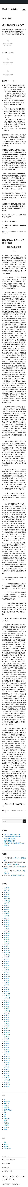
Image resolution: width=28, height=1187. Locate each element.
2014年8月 (6, 1015)
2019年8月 (6, 920)
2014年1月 (6, 1028)
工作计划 (6, 1108)
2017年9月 (6, 957)
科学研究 (6, 1125)
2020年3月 (6, 918)
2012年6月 (6, 1069)
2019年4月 (6, 922)
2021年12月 (7, 898)
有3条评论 (6, 233)
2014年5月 (6, 1019)
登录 (5, 1142)
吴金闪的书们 (6, 1163)
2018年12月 (7, 931)
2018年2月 (6, 946)
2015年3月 (6, 1009)
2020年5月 (6, 916)
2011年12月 (7, 1080)
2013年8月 (6, 1039)
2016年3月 (6, 987)
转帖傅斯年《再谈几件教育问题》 (13, 241)
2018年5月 (6, 940)
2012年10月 (7, 1060)
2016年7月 (6, 978)
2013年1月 (6, 1054)
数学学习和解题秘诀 (9, 841)
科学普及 (6, 1123)
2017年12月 (7, 950)
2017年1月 (6, 974)
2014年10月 (7, 1013)
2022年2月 (6, 894)
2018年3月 (6, 944)
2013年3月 (6, 1050)
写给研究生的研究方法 (17, 875)
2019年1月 (6, 929)
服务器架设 (7, 1118)
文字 (5, 1114)
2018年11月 (7, 933)
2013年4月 (6, 1047)
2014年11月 (7, 1011)
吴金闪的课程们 (6, 1167)
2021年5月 (6, 905)
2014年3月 (6, 1024)
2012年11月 (7, 1058)
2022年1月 (6, 896)
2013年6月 (6, 1043)
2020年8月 (6, 911)
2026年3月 (6, 888)
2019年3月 (6, 924)
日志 (5, 1116)
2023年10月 (7, 890)
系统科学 (6, 1127)
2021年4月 (6, 907)
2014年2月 (6, 1026)
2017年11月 (7, 952)
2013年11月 (7, 1032)
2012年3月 (6, 1075)
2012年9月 (6, 1063)
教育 (25, 231)
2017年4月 (6, 968)
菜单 (24, 9)
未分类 (5, 1121)
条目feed (6, 1144)
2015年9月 (6, 1000)
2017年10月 (7, 955)
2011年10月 (7, 1084)
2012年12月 (7, 1056)
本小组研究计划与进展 (8, 1160)
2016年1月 (6, 991)
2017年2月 (6, 972)
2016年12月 (7, 976)
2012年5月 (6, 1071)
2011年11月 (7, 1082)
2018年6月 (6, 937)
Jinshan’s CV (6, 1156)
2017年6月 (6, 963)
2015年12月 (7, 993)
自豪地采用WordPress (17, 1184)
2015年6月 (6, 1004)
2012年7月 (6, 1067)
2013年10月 (7, 1034)
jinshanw (7, 231)
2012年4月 (6, 1073)
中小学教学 (20, 231)
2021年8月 (6, 903)
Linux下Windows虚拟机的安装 (12, 836)
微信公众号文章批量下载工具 (12, 834)
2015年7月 (6, 1002)
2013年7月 (6, 1041)
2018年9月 (6, 935)
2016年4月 (6, 985)
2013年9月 (6, 1037)
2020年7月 (6, 914)
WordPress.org (7, 1148)
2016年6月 (6, 981)
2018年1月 (6, 948)
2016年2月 (6, 989)
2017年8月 (6, 959)
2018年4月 (6, 942)
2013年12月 (7, 1030)
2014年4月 (6, 1022)
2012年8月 (6, 1065)
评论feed (6, 1146)
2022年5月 (6, 892)
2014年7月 (6, 1017)
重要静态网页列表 (7, 1171)
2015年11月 (7, 996)
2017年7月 (6, 961)
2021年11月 (7, 901)
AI (4, 1099)
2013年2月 (6, 1052)
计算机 (5, 1129)
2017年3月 (6, 970)
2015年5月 (6, 1006)
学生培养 (6, 1105)
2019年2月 (6, 927)
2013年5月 (6, 1045)
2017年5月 (6, 965)
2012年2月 (6, 1078)
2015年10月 (7, 998)
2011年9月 (6, 1086)
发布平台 (6, 1103)
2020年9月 (6, 909)
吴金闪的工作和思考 (10, 9)
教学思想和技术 (8, 1110)
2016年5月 (6, 983)
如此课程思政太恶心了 (13, 25)
